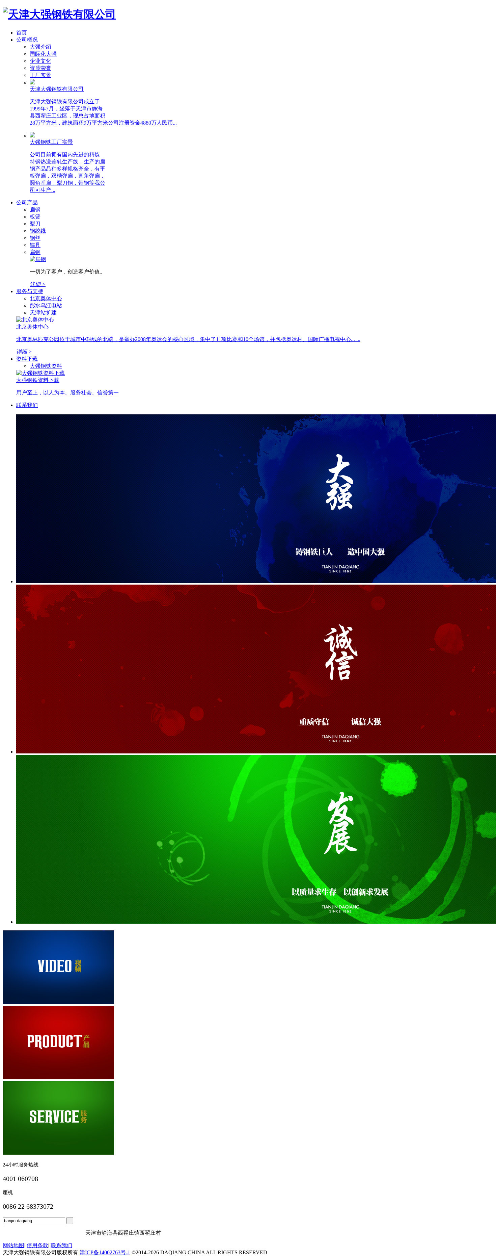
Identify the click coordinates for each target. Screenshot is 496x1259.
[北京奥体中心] (35, 320)
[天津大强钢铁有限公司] (59, 14)
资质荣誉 (40, 68)
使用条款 (37, 1245)
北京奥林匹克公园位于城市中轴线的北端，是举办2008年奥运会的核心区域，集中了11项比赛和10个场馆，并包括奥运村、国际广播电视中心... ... (188, 339)
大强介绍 (40, 47)
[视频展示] (58, 1002)
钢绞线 (38, 231)
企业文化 (40, 61)
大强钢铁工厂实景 (51, 142)
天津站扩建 (43, 312)
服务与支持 (29, 291)
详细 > (24, 352)
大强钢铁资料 (46, 366)
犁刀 (35, 224)
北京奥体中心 (46, 298)
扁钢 (35, 209)
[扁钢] (38, 259)
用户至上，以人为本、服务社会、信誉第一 (67, 392)
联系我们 (27, 405)
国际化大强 (43, 54)
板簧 (35, 217)
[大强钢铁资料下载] (40, 373)
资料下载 (27, 359)
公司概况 (27, 40)
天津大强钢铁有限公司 (57, 89)
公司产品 (27, 202)
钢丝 (35, 238)
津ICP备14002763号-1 (105, 1252)
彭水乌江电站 (46, 305)
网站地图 (13, 1245)
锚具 (35, 245)
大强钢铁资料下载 (37, 380)
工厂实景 (40, 75)
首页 (21, 32)
